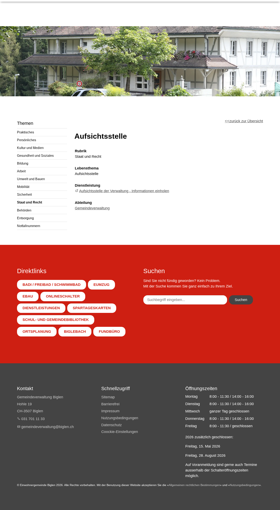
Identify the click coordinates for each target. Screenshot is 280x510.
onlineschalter (63, 296)
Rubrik (81, 151)
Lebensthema (87, 168)
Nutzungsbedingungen (119, 418)
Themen (25, 123)
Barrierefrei (110, 404)
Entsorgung (25, 218)
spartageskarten (92, 308)
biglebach (75, 331)
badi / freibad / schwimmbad (52, 285)
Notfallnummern (28, 226)
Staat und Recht (29, 202)
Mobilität (23, 187)
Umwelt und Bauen (31, 179)
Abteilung (83, 203)
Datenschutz (111, 425)
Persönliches (26, 140)
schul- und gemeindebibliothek (56, 320)
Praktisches (25, 132)
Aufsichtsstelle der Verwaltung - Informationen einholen (124, 191)
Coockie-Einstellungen (119, 432)
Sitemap (108, 397)
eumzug (101, 285)
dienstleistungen (41, 308)
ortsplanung (37, 331)
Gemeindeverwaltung (92, 208)
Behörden (24, 210)
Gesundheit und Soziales (35, 155)
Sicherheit (24, 194)
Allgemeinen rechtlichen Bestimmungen (194, 485)
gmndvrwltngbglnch (47, 427)
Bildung (22, 163)
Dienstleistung (87, 185)
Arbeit (21, 171)
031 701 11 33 (33, 419)
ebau (28, 296)
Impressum (110, 411)
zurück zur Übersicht (246, 121)
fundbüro (109, 331)
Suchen (241, 300)
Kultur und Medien (30, 148)
